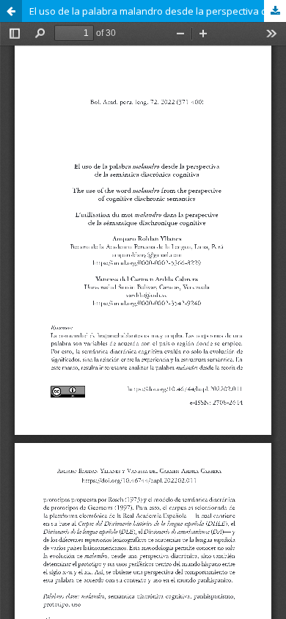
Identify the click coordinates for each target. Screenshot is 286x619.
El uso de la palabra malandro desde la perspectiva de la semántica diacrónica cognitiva (157, 11)
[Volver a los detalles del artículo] (11, 11)
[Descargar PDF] (275, 11)
